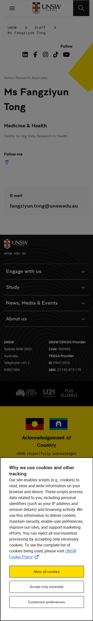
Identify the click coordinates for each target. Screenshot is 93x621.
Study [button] (12, 287)
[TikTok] (55, 54)
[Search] (81, 8)
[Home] (46, 8)
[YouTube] (65, 54)
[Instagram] (45, 54)
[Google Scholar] (7, 162)
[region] (46, 539)
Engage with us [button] (23, 271)
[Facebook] (35, 54)
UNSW (12, 27)
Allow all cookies (46, 572)
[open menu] (12, 8)
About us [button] (16, 319)
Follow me (13, 154)
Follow (66, 46)
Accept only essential (46, 587)
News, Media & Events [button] (32, 303)
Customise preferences (46, 602)
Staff (40, 27)
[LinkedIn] (26, 54)
